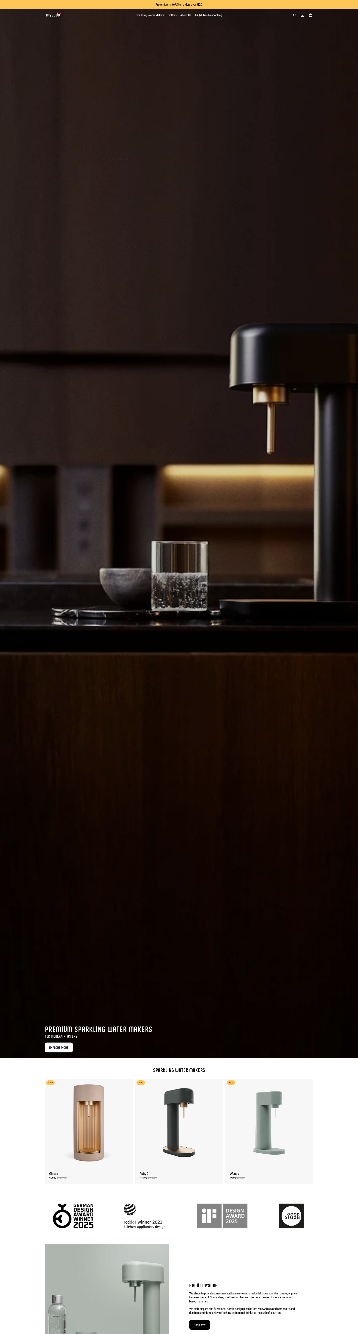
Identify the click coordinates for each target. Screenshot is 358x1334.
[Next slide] (127, 1123)
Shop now (199, 1325)
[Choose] (127, 1161)
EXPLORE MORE (58, 1047)
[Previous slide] (50, 1123)
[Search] (295, 15)
